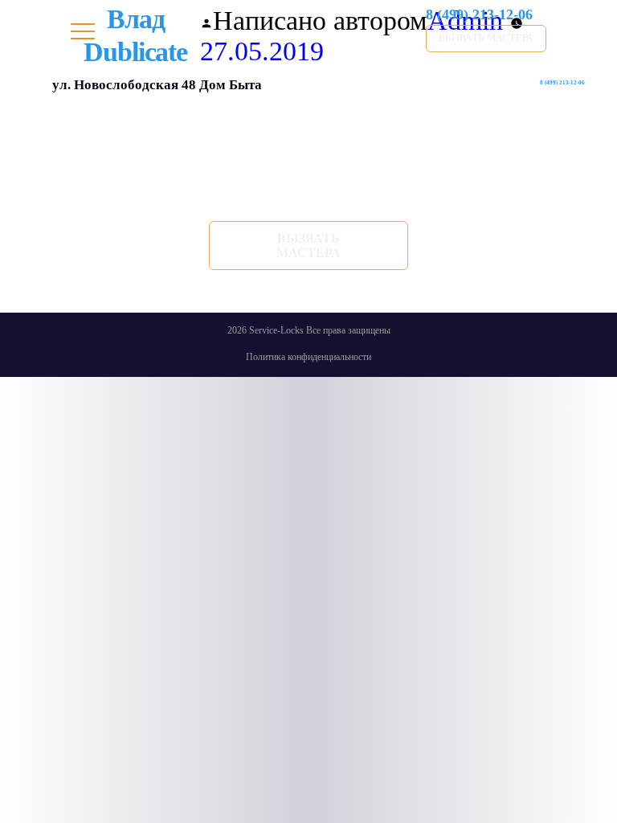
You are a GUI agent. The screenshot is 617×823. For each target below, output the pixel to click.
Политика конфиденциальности (308, 356)
